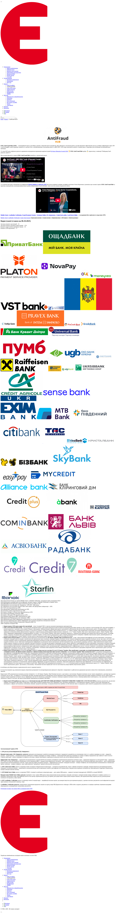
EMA (2, 119)
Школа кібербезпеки (12, 68)
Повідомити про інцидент (14, 72)
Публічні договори (73, 217)
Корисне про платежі (12, 71)
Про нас (6, 95)
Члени (8, 103)
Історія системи (46, 217)
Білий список (10, 75)
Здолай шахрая (8, 78)
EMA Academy (11, 85)
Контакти (6, 108)
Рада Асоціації (11, 101)
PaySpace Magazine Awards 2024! (59, 151)
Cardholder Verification (15, 215)
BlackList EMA (11, 74)
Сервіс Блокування (25, 217)
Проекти (9, 99)
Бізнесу (6, 84)
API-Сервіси (64, 217)
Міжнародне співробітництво (15, 96)
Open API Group (11, 88)
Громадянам (7, 67)
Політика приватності (13, 79)
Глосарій (9, 76)
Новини (6, 106)
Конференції (10, 92)
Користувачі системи (36, 217)
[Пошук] (1, 116)
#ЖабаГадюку (11, 69)
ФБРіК (9, 94)
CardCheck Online (72, 215)
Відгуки (9, 82)
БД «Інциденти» (51, 215)
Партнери (9, 98)
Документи (10, 105)
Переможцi (10, 81)
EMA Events (10, 91)
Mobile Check (4, 217)
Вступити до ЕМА (12, 102)
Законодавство (11, 89)
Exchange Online (41, 215)
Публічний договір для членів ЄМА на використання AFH (16, 788)
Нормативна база (56, 217)
